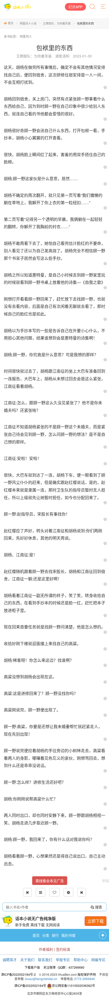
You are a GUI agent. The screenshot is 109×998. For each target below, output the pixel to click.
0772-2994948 (84, 978)
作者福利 (46, 949)
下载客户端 (32, 967)
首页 (10, 23)
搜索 (98, 906)
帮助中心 (81, 959)
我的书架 (68, 935)
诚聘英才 (10, 959)
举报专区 (63, 959)
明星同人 (26, 36)
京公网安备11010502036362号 (73, 985)
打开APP (75, 6)
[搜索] (93, 7)
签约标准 (63, 949)
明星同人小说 (28, 23)
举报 (105, 880)
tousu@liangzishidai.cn (41, 978)
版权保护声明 (87, 974)
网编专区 (98, 959)
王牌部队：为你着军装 (57, 23)
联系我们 (45, 959)
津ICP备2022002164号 (30, 985)
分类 (45, 935)
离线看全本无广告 (49, 880)
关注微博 (49, 967)
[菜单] (103, 7)
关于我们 (27, 959)
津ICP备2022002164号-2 (18, 974)
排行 (55, 935)
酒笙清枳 (62, 55)
